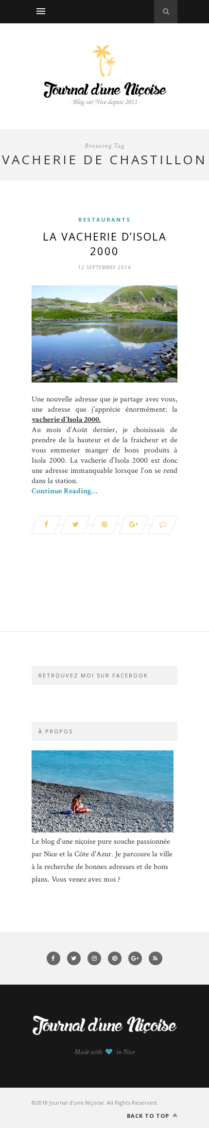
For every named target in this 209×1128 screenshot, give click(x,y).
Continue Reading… (64, 491)
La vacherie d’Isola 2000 (105, 243)
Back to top (149, 1115)
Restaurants (104, 219)
